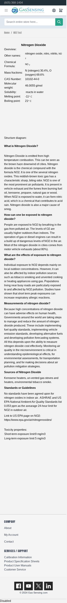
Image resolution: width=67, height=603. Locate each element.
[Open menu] (6, 10)
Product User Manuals (17, 565)
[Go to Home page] (31, 10)
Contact (9, 541)
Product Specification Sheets (21, 561)
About (7, 528)
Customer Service (15, 569)
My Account (11, 534)
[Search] (59, 22)
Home (7, 33)
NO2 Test (17, 33)
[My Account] (54, 10)
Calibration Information (18, 557)
